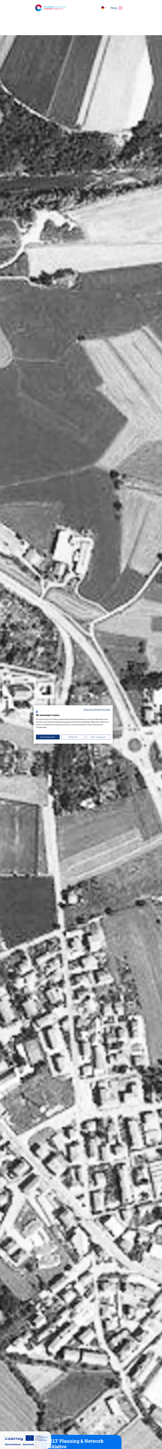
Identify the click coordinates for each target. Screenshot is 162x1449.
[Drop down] (103, 7)
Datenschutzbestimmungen (96, 709)
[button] (116, 8)
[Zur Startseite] (50, 7)
